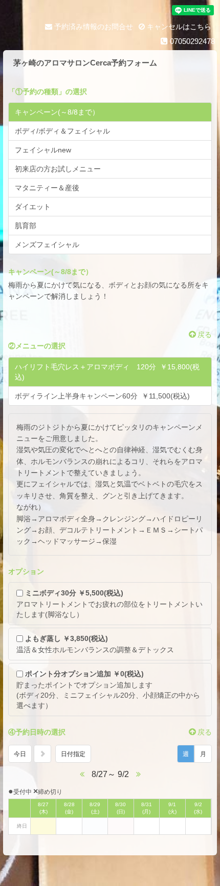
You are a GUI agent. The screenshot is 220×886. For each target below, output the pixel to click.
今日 (20, 754)
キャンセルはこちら (178, 27)
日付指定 (73, 754)
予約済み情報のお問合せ (92, 27)
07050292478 (191, 41)
